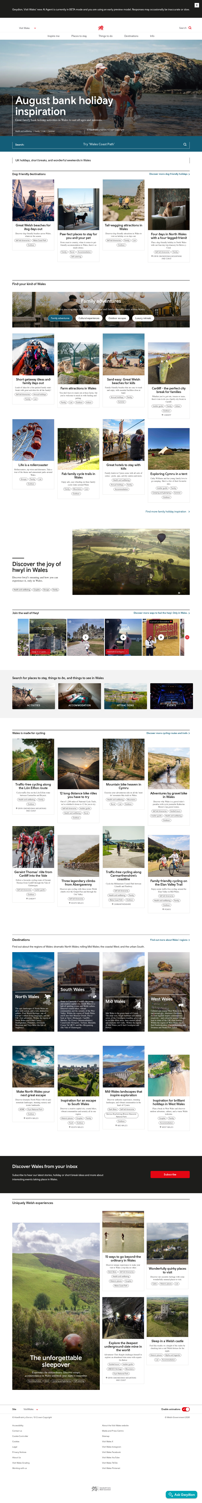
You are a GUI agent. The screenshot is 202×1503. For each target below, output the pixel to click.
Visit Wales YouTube (110, 1457)
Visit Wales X (107, 1441)
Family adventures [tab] (60, 318)
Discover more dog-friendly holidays (168, 174)
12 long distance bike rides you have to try (78, 795)
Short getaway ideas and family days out (33, 381)
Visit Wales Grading (21, 1463)
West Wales (162, 998)
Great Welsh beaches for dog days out (33, 227)
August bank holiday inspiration (64, 106)
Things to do (106, 36)
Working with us (19, 1468)
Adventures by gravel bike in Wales (168, 795)
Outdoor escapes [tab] (117, 318)
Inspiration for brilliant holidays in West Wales (169, 1102)
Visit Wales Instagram (111, 1447)
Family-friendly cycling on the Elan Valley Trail (168, 882)
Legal (14, 1447)
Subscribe (170, 1174)
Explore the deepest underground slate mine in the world (123, 1346)
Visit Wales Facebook (111, 1452)
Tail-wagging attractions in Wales (123, 227)
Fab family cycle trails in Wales (78, 475)
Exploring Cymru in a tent (168, 474)
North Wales (27, 996)
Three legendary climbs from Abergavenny (78, 882)
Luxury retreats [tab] (143, 318)
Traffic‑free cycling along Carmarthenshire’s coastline (123, 875)
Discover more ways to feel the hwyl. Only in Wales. (161, 613)
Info (152, 36)
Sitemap (105, 1436)
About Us (16, 1457)
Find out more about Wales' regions (169, 940)
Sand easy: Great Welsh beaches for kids (123, 381)
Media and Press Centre (112, 1431)
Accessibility (17, 1425)
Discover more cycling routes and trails (167, 733)
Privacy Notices (19, 1452)
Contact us (17, 1431)
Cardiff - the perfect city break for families (169, 390)
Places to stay (79, 36)
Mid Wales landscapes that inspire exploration (123, 1093)
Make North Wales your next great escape (33, 1093)
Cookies (15, 1441)
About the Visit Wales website (115, 1425)
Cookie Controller (20, 1436)
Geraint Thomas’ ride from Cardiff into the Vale (33, 873)
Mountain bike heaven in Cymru (123, 786)
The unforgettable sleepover (56, 1361)
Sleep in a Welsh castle (167, 1341)
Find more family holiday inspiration (166, 511)
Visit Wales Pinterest (111, 1468)
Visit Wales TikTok (110, 1463)
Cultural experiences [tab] (89, 318)
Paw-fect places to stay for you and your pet (78, 236)
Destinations (131, 36)
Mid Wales (115, 1001)
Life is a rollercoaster (33, 465)
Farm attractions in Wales (78, 388)
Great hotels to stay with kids (123, 466)
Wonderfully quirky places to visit (167, 1270)
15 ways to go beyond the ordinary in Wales (123, 1258)
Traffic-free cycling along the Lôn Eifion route (33, 786)
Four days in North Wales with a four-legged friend (169, 236)
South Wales (72, 989)
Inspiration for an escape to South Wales (78, 1102)
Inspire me (54, 36)
